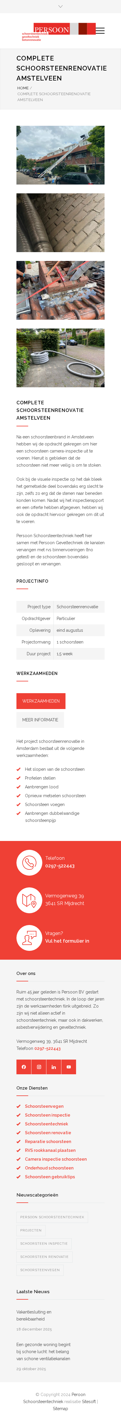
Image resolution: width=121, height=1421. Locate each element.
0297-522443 (60, 866)
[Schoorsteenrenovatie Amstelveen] (60, 155)
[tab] (40, 701)
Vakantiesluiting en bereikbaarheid (33, 1315)
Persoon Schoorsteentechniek (52, 1217)
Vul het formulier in (67, 941)
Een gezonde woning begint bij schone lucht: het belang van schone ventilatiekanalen (43, 1351)
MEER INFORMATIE (40, 720)
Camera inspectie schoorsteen (56, 1159)
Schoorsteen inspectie (47, 1115)
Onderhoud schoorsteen (49, 1168)
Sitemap (60, 1408)
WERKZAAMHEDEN (41, 701)
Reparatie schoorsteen (48, 1141)
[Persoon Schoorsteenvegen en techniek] (56, 31)
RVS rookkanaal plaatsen (50, 1150)
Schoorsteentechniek (46, 1124)
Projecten (31, 1230)
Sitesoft (89, 1401)
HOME (23, 88)
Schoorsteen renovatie (48, 1132)
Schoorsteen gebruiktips (50, 1176)
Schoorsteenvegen (44, 1106)
